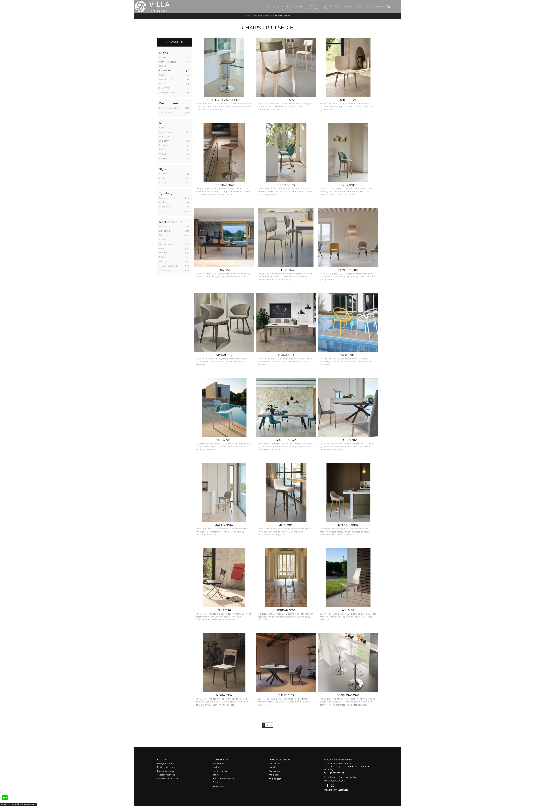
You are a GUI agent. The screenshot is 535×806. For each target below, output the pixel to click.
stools (164, 211)
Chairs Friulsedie (281, 16)
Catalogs (298, 6)
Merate (164, 252)
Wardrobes (218, 786)
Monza (164, 261)
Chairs (268, 16)
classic (164, 173)
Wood (163, 154)
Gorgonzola (167, 244)
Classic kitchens (165, 771)
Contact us (377, 6)
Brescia (164, 235)
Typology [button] (165, 193)
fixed (163, 198)
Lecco (163, 248)
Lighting (273, 767)
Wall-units (218, 767)
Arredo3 (165, 57)
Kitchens (162, 759)
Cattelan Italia (168, 62)
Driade (164, 66)
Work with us (361, 6)
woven (164, 158)
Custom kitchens (166, 775)
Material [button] (165, 123)
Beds (215, 782)
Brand (347, 6)
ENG (396, 6)
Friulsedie (166, 70)
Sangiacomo (167, 92)
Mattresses (274, 763)
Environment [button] (168, 103)
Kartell (164, 75)
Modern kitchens (166, 767)
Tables (216, 775)
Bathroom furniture (223, 778)
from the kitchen (170, 108)
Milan (163, 257)
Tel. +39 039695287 (334, 773)
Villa (313, 6)
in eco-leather (168, 132)
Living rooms (220, 771)
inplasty (165, 141)
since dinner (167, 112)
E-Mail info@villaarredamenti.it (340, 777)
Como (163, 239)
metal (163, 149)
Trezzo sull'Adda (169, 266)
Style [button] (162, 169)
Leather (164, 145)
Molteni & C (167, 79)
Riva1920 (165, 88)
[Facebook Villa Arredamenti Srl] (326, 785)
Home (247, 16)
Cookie (13, 804)
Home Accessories (280, 759)
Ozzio (163, 83)
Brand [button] (163, 52)
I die (162, 128)
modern (165, 182)
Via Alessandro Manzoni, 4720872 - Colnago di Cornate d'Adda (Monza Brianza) (346, 766)
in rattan (165, 136)
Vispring (327, 6)
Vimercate (166, 270)
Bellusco (165, 226)
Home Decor (258, 16)
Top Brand (275, 779)
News (338, 6)
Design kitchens (165, 763)
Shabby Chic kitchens (168, 778)
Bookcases (218, 763)
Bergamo (165, 231)
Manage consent (28, 804)
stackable (166, 207)
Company (270, 6)
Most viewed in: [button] (170, 222)
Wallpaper (274, 775)
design (164, 178)
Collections (284, 6)
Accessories (275, 771)
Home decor (220, 759)
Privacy (4, 804)
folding (164, 202)
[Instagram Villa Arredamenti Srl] (331, 785)
